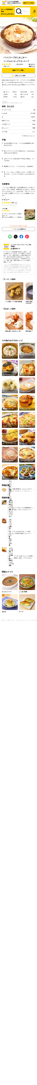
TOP (3, 620)
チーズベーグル (6, 109)
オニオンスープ (22, 620)
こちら (21, 193)
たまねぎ (4, 113)
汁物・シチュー (11, 620)
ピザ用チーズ (6, 124)
